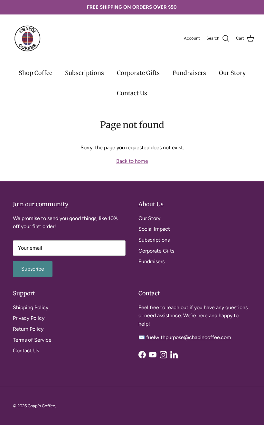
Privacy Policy (28, 318)
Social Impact (154, 229)
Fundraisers (189, 73)
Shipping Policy (30, 307)
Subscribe (32, 269)
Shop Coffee (35, 73)
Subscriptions (84, 73)
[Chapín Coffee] (27, 38)
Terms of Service (32, 340)
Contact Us (132, 93)
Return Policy (28, 329)
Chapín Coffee (41, 405)
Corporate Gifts (138, 73)
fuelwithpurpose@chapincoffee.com (188, 337)
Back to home (132, 161)
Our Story (232, 73)
